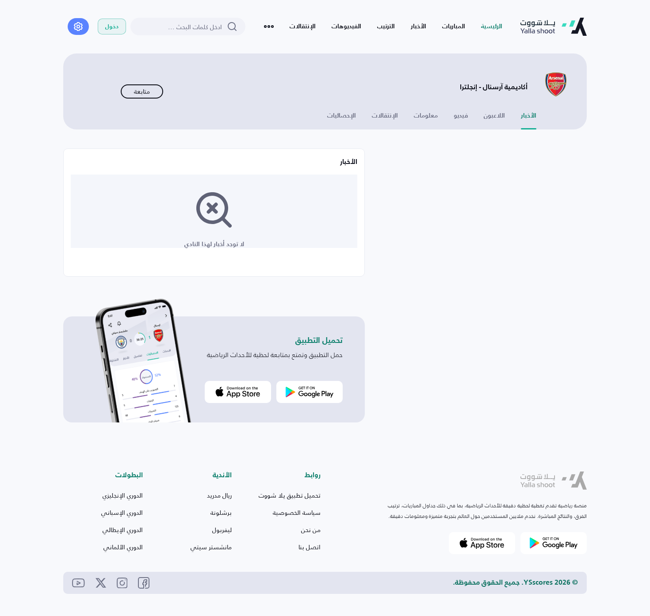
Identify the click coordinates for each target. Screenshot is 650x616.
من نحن (311, 530)
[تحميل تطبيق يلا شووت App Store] (238, 392)
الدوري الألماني (123, 547)
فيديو (461, 116)
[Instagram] (122, 583)
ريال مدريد (219, 495)
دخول (112, 27)
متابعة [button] (142, 91)
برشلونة (221, 512)
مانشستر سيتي (211, 547)
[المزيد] (269, 26)
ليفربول (222, 530)
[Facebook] (143, 583)
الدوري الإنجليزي (123, 495)
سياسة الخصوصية (297, 512)
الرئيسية (491, 26)
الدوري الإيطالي (123, 530)
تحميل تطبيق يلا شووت (290, 495)
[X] (101, 583)
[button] (553, 481)
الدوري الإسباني (122, 512)
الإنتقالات (303, 26)
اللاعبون (494, 116)
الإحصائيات (341, 116)
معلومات (426, 116)
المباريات (453, 26)
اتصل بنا (309, 547)
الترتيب (386, 26)
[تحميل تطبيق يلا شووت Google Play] (309, 392)
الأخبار (418, 26)
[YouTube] (78, 583)
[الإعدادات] (78, 26)
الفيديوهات (346, 26)
